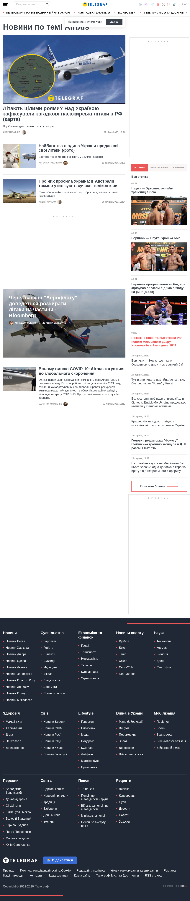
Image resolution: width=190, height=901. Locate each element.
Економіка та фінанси (90, 635)
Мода (85, 734)
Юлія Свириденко (18, 844)
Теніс (122, 654)
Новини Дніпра (16, 654)
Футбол (124, 641)
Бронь (161, 728)
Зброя (123, 741)
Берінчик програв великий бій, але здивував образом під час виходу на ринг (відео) (158, 288)
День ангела (51, 815)
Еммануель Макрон (19, 812)
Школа (48, 673)
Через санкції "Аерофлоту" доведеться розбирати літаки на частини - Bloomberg (43, 306)
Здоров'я (11, 713)
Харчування (14, 728)
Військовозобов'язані (171, 741)
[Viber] (146, 4)
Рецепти (123, 780)
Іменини (49, 821)
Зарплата (50, 641)
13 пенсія (87, 789)
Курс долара (89, 671)
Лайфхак (87, 754)
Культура (87, 747)
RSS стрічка (153, 875)
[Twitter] (163, 4)
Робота (48, 647)
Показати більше (152, 486)
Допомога (50, 686)
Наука (159, 633)
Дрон (160, 660)
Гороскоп (87, 721)
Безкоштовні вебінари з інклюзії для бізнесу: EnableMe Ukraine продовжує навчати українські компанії (158, 402)
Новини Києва (15, 641)
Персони (11, 780)
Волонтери (126, 747)
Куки (99, 21)
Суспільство (52, 633)
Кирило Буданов (17, 825)
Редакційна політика (91, 870)
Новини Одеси (16, 660)
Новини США (52, 728)
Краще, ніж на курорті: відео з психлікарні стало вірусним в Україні (158, 423)
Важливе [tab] (178, 167)
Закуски (124, 821)
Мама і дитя (14, 721)
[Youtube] (158, 4)
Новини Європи (54, 721)
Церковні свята (54, 789)
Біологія (162, 654)
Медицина (50, 667)
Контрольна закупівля (94, 12)
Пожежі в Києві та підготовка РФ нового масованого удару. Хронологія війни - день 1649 (156, 341)
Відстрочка (164, 734)
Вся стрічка (139, 176)
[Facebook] (140, 4)
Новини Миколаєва (19, 700)
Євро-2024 (126, 667)
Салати (124, 815)
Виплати (49, 654)
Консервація (127, 795)
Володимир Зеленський (14, 790)
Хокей (123, 660)
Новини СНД (52, 741)
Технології (164, 641)
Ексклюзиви (126, 12)
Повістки (163, 721)
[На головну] (95, 4)
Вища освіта (51, 680)
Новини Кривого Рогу (20, 680)
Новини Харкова (17, 647)
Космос (162, 647)
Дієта (9, 734)
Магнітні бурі (90, 760)
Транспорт (88, 652)
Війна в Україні (129, 713)
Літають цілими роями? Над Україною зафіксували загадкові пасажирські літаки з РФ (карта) (62, 114)
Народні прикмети (55, 795)
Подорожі (87, 741)
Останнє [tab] (139, 167)
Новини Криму (16, 693)
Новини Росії (52, 734)
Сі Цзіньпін (13, 805)
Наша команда (58, 875)
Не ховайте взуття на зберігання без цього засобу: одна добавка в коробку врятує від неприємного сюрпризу (158, 467)
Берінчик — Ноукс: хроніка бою (156, 238)
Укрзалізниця (90, 678)
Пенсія (84, 780)
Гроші (85, 645)
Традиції (49, 802)
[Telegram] (152, 4)
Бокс (122, 647)
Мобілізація (165, 713)
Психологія (13, 741)
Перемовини (128, 734)
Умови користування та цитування (134, 870)
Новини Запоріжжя (19, 673)
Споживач (88, 728)
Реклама (170, 870)
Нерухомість (89, 658)
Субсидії (49, 660)
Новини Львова (16, 667)
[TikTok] (174, 4)
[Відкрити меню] (5, 4)
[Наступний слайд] (186, 12)
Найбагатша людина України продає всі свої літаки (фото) (78, 148)
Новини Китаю (53, 747)
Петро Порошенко (18, 831)
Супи (122, 802)
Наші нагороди (13, 875)
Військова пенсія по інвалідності (95, 807)
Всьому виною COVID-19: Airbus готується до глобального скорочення (82, 371)
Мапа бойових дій (131, 721)
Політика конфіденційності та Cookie (45, 870)
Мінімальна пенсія (94, 815)
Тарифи (86, 665)
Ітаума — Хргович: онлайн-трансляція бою (152, 190)
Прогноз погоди (54, 693)
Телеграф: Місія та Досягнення (117, 875)
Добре (114, 21)
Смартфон (164, 667)
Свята (46, 780)
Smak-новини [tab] (159, 167)
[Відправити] (47, 4)
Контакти (36, 875)
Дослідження (15, 747)
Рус (184, 4)
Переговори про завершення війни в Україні (38, 12)
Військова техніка (131, 754)
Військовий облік (168, 747)
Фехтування (127, 673)
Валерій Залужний (18, 818)
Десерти (124, 808)
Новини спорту (130, 633)
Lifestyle (86, 713)
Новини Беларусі (55, 754)
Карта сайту (82, 875)
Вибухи (124, 728)
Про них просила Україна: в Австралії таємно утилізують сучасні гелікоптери (78, 183)
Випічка (124, 789)
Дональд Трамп (16, 799)
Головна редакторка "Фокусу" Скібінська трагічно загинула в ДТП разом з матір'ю (158, 444)
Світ (44, 713)
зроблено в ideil (175, 886)
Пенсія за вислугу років (93, 824)
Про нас (8, 870)
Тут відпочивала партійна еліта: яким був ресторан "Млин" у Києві (158, 381)
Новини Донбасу (17, 686)
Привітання (89, 767)
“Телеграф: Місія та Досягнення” (166, 12)
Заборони (50, 808)
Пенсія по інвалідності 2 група (95, 797)
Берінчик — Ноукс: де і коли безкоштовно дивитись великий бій (157, 362)
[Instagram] (168, 4)
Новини (10, 633)
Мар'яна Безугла (17, 838)
